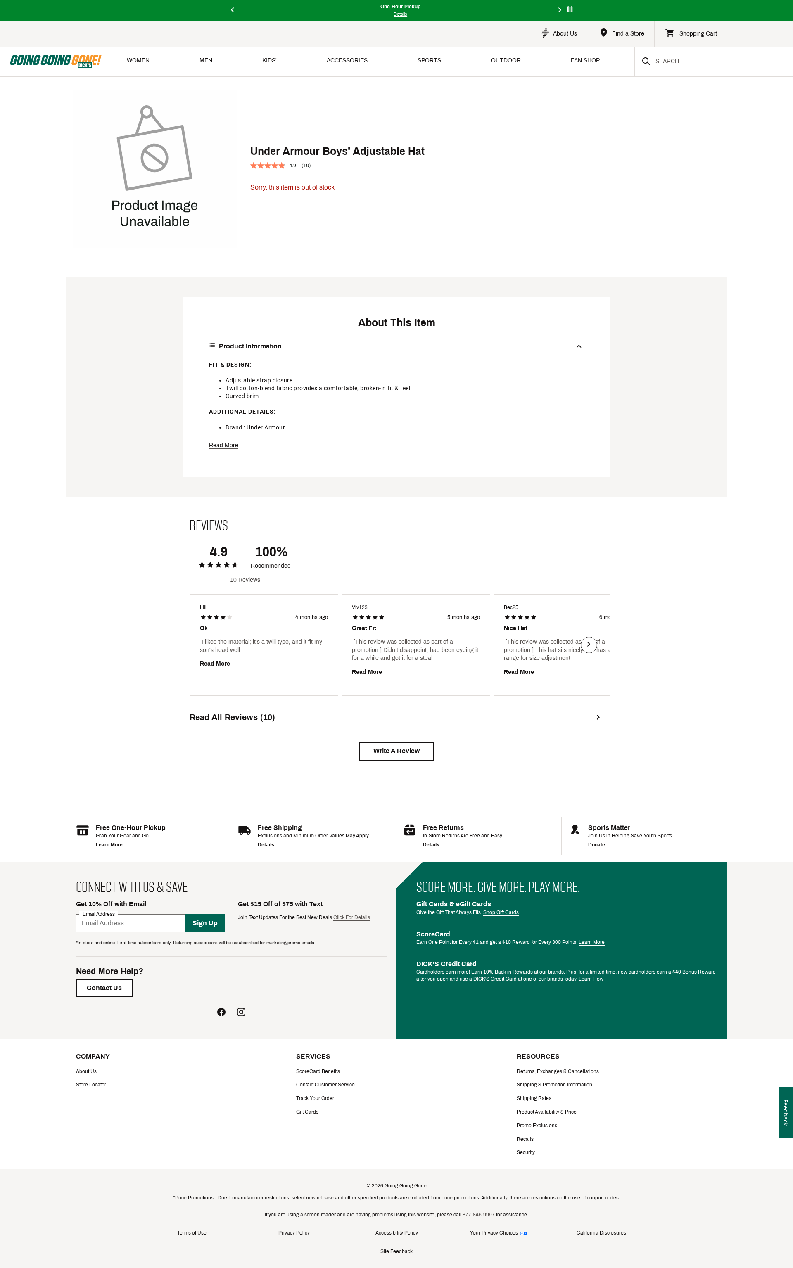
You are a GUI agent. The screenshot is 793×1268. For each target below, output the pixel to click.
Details (266, 845)
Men (205, 60)
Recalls (525, 1139)
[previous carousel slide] (233, 11)
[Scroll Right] (589, 645)
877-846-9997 (479, 1215)
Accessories (347, 60)
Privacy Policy (294, 1233)
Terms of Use (192, 1233)
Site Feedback (396, 1251)
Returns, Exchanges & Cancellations (558, 1071)
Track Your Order (315, 1098)
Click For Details (351, 917)
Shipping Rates (534, 1098)
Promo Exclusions (537, 1125)
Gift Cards (307, 1112)
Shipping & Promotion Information (554, 1085)
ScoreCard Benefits (318, 1071)
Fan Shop (585, 60)
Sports (429, 60)
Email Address (99, 914)
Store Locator (91, 1085)
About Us (86, 1071)
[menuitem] (138, 61)
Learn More (109, 845)
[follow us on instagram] (241, 1013)
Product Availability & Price (547, 1112)
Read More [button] (223, 445)
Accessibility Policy (396, 1233)
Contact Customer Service (325, 1085)
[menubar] (368, 61)
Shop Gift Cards (501, 912)
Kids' (269, 60)
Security (526, 1152)
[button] (396, 751)
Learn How (591, 979)
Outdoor (506, 60)
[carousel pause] (570, 9)
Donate (596, 845)
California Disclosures (601, 1233)
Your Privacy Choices (494, 1233)
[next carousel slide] (560, 11)
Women (138, 60)
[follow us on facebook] (221, 1013)
